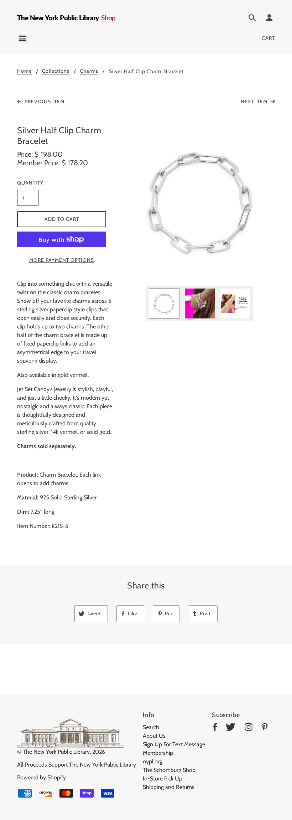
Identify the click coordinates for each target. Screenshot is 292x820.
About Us (154, 735)
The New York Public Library (56, 751)
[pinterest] (264, 728)
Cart (268, 38)
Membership (158, 752)
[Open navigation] (22, 38)
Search (151, 727)
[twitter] (230, 728)
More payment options (61, 260)
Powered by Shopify (41, 777)
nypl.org (152, 761)
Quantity (27, 183)
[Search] (252, 18)
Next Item (255, 101)
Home (24, 71)
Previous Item (43, 101)
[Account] (269, 18)
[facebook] (215, 728)
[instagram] (248, 728)
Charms (89, 71)
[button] (200, 202)
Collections (55, 71)
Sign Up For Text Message (174, 744)
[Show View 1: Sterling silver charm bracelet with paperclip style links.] (164, 303)
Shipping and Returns (168, 787)
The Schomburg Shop (169, 770)
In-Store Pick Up (162, 778)
